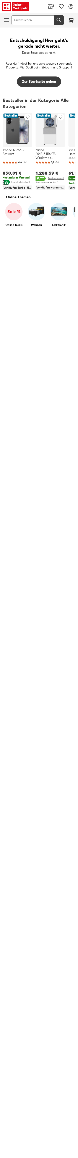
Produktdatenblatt (20, 182)
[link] (51, 6)
